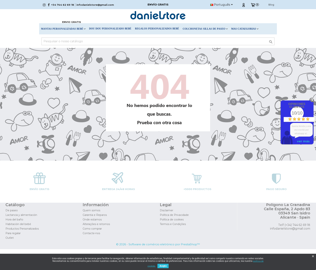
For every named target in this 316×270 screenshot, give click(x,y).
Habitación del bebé (18, 224)
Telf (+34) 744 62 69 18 (294, 225)
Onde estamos (92, 219)
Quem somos (91, 210)
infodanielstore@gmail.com (95, 4)
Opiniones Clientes (296, 105)
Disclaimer (166, 210)
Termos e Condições (173, 224)
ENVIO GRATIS (71, 21)
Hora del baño (14, 219)
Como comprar (92, 228)
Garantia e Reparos (95, 215)
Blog (271, 4)
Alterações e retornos (96, 224)
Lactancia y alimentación (21, 215)
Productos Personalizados (22, 228)
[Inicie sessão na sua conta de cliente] (243, 4)
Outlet (9, 237)
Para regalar (13, 233)
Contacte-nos (91, 233)
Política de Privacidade (174, 215)
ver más (303, 141)
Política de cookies (172, 219)
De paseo (11, 210)
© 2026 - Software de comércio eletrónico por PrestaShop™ (158, 244)
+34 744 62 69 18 (62, 4)
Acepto (163, 266)
